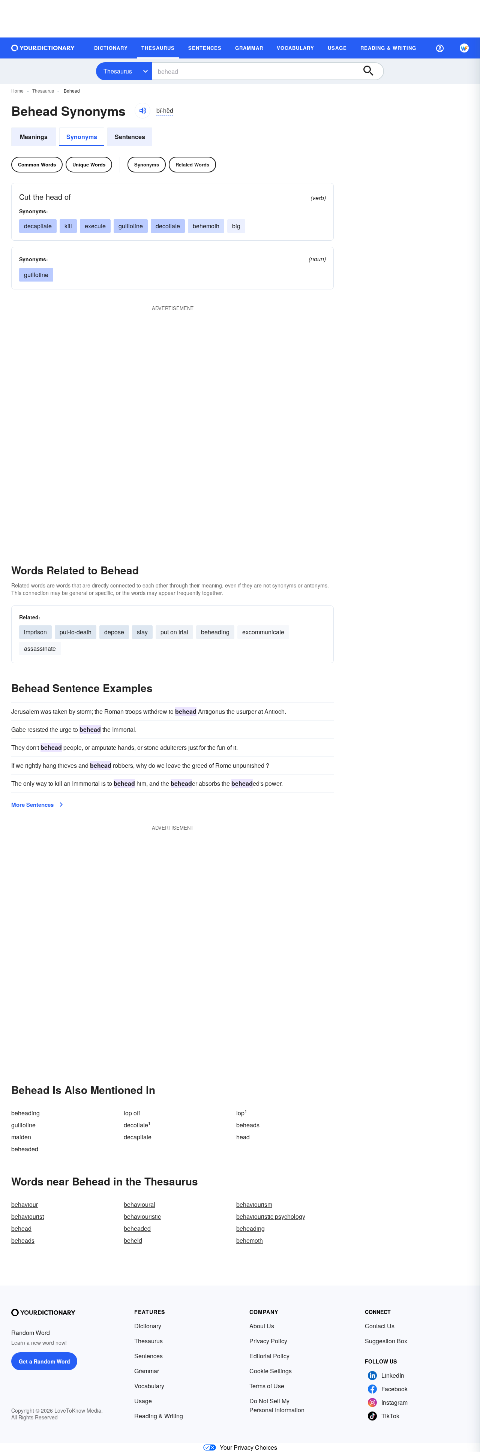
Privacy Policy (268, 1341)
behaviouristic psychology (270, 1216)
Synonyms (81, 136)
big (236, 226)
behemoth (206, 226)
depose (114, 632)
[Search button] (372, 71)
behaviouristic (142, 1216)
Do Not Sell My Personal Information (276, 1405)
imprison (35, 632)
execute (95, 226)
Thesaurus (118, 71)
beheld (133, 1240)
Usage (143, 1401)
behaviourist (27, 1216)
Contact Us (379, 1326)
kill (68, 226)
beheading (215, 632)
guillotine (130, 226)
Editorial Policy (269, 1356)
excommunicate (263, 632)
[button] (439, 48)
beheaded (24, 1149)
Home (17, 90)
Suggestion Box (386, 1341)
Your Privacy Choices (248, 1447)
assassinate (40, 648)
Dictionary (147, 1326)
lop (241, 1113)
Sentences (130, 136)
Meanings (34, 136)
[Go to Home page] (43, 48)
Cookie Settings (270, 1371)
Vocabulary (149, 1386)
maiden (21, 1137)
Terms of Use (266, 1386)
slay (142, 632)
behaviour (24, 1204)
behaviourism (254, 1204)
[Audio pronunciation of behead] (142, 110)
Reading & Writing (158, 1416)
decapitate (38, 226)
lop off (132, 1113)
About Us (261, 1326)
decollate (137, 1125)
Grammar (146, 1371)
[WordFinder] (464, 47)
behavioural (139, 1204)
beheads (248, 1125)
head (243, 1137)
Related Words (192, 164)
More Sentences (32, 804)
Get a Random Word (44, 1361)
